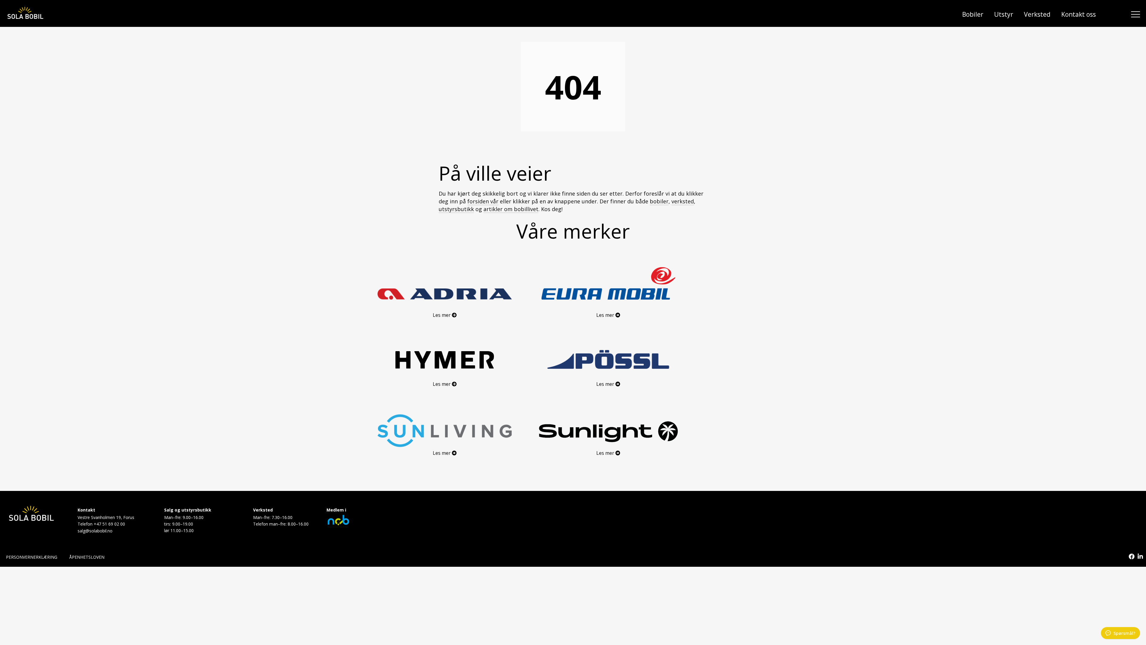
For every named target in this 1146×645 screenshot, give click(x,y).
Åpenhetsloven (86, 557)
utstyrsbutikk (456, 209)
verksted (682, 201)
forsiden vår (482, 201)
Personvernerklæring (31, 557)
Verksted (1037, 14)
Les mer (442, 315)
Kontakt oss (1078, 14)
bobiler (659, 201)
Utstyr (1003, 14)
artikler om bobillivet (510, 209)
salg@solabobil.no (95, 531)
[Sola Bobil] (25, 13)
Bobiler (972, 14)
